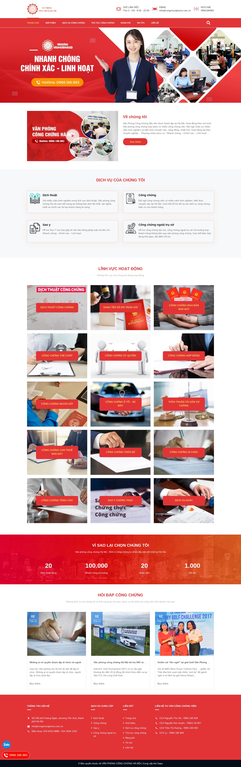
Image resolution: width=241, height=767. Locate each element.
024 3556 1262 (69, 731)
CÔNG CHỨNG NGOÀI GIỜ (57, 403)
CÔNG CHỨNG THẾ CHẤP (57, 355)
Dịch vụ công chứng (73, 23)
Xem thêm (135, 142)
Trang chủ (33, 23)
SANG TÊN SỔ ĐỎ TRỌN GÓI (120, 307)
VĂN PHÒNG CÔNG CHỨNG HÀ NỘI (121, 763)
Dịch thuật (98, 718)
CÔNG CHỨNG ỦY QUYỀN (120, 355)
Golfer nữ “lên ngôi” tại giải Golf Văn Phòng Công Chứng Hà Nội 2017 (197, 662)
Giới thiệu (50, 23)
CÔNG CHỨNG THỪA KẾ (120, 452)
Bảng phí (126, 23)
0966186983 (207, 10)
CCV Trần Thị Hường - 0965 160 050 (179, 728)
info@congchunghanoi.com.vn (175, 10)
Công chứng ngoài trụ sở (104, 734)
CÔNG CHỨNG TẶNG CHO (57, 500)
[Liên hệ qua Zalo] (6, 745)
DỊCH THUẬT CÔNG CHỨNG (57, 307)
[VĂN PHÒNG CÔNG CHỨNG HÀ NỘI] (41, 9)
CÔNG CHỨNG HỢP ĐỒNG (184, 355)
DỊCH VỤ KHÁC (184, 500)
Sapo (160, 763)
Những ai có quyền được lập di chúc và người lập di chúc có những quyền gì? (74, 662)
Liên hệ (155, 23)
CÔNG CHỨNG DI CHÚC (184, 452)
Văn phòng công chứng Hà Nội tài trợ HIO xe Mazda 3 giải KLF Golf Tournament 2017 (141, 662)
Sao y (96, 728)
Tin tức (141, 23)
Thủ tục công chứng (102, 23)
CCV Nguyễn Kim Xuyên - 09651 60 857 (180, 723)
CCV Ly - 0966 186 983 (172, 733)
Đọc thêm (35, 683)
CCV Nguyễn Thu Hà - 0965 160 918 (179, 718)
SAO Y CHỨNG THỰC (120, 500)
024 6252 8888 (51, 731)
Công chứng (99, 723)
